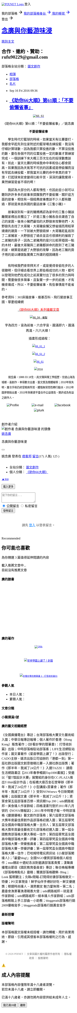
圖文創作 (34, 66)
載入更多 (8, 486)
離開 (22, 1005)
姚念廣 (6, 433)
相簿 (12, 74)
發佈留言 (8, 510)
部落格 (14, 79)
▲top (5, 479)
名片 (12, 83)
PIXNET (18, 953)
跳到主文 (8, 41)
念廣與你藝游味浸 (27, 30)
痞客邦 (27, 456)
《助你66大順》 (37, 472)
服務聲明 (43, 958)
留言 (35, 456)
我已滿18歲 (9, 1005)
